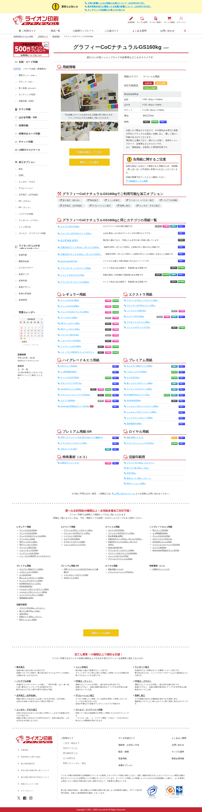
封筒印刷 (23, 125)
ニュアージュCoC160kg (70, 346)
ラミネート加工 (142, 667)
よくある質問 (139, 31)
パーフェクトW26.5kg (136, 311)
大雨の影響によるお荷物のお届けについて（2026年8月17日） (117, 3)
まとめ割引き (69, 758)
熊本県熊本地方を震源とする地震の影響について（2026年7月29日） (120, 6)
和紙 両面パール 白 (135, 437)
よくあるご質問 (179, 738)
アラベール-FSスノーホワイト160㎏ (142, 300)
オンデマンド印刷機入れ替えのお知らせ (106, 10)
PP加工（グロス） (143, 681)
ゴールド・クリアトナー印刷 (32, 233)
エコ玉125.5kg (133, 378)
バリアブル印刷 (170, 200)
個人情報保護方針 (28, 764)
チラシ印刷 (25, 109)
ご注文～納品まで (71, 743)
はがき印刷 (161, 83)
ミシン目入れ (25, 227)
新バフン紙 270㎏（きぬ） (138, 468)
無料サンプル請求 (89, 162)
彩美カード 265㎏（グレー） (139, 478)
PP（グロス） (25, 201)
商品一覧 (55, 31)
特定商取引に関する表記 (30, 757)
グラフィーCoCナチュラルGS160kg (122, 553)
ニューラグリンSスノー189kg (139, 418)
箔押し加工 (125, 206)
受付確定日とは (70, 753)
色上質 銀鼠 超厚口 (69, 240)
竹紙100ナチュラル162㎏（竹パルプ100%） (81, 254)
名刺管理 (23, 300)
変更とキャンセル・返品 (74, 763)
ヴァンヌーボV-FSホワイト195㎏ (141, 306)
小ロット (27, 81)
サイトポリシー (27, 791)
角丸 (21, 169)
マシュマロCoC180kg (69, 300)
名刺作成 (23, 280)
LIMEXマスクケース (29, 150)
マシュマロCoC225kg (69, 378)
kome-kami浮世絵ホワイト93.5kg (74, 406)
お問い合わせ (167, 31)
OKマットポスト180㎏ (70, 323)
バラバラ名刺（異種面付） (35, 69)
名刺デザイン (25, 287)
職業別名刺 (24, 261)
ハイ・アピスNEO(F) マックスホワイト (77, 352)
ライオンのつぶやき (29, 246)
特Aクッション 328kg (136, 484)
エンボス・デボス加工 (149, 206)
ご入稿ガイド (111, 31)
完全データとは (70, 748)
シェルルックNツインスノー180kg (141, 412)
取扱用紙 (56, 36)
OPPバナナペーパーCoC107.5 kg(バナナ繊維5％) (81, 437)
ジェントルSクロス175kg (72, 275)
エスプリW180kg (67, 401)
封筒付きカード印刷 (29, 133)
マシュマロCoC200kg (69, 306)
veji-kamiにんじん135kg (70, 389)
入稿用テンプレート (83, 31)
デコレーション (26, 188)
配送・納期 (123, 751)
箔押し (22, 175)
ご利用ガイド (29, 31)
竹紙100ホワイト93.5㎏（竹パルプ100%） (80, 247)
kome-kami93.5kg (68, 261)
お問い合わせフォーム (125, 494)
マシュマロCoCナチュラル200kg (74, 312)
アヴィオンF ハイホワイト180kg (75, 268)
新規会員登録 (178, 758)
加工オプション (27, 162)
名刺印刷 (148, 83)
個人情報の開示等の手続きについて (35, 777)
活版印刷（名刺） (27, 101)
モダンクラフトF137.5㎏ (71, 383)
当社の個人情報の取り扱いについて (35, 770)
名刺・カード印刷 (28, 62)
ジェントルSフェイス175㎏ (138, 327)
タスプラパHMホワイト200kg (139, 366)
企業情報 (24, 750)
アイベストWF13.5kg (69, 335)
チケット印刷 (150, 88)
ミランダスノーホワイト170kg (73, 443)
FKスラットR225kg (68, 366)
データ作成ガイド (126, 738)
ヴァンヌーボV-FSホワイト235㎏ (75, 233)
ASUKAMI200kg (134, 401)
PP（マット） (25, 207)
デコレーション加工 (101, 206)
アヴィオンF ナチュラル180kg (74, 282)
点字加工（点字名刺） (73, 206)
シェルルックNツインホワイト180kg (142, 406)
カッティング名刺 (27, 94)
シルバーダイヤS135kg (70, 341)
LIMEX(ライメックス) (69, 463)
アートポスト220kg (68, 318)
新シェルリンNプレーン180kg (139, 383)
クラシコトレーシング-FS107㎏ (140, 443)
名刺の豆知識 (25, 293)
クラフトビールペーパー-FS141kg (75, 395)
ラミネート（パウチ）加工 (141, 200)
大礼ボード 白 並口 (68, 449)
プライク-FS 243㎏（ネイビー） (141, 463)
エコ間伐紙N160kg (68, 372)
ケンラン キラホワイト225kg (139, 389)
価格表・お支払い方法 (128, 745)
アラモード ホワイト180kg (138, 322)
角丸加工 (94, 200)
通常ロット (28, 75)
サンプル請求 (178, 751)
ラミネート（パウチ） (29, 220)
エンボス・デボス (27, 182)
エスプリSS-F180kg (135, 316)
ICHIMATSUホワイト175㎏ (138, 395)
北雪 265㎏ (131, 473)
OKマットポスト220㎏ (70, 329)
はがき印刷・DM (28, 117)
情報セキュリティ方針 (30, 784)
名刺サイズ (24, 274)
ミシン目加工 (113, 200)
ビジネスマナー (26, 267)
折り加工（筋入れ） (72, 200)
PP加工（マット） (84, 681)
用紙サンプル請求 (101, 633)
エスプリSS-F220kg (69, 226)
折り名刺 (28, 88)
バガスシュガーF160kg (137, 372)
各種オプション (125, 765)
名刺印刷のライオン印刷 (23, 36)
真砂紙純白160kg (134, 424)
